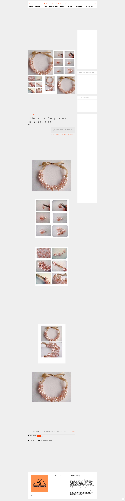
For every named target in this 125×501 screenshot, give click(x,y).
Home (29, 114)
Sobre (62, 478)
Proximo (73, 431)
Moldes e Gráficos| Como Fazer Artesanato (50, 3)
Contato (61, 475)
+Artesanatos (89, 6)
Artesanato (37, 6)
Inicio (31, 6)
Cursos (45, 6)
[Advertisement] (62, 19)
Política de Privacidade (56, 479)
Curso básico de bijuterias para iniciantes (61, 138)
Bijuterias (35, 114)
